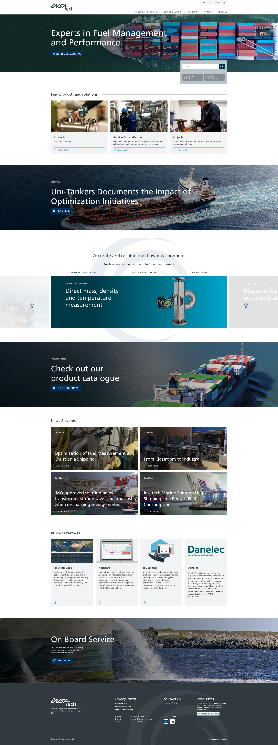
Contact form (170, 703)
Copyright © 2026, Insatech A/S (62, 739)
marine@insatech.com (141, 719)
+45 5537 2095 (137, 716)
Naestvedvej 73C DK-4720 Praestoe (124, 708)
